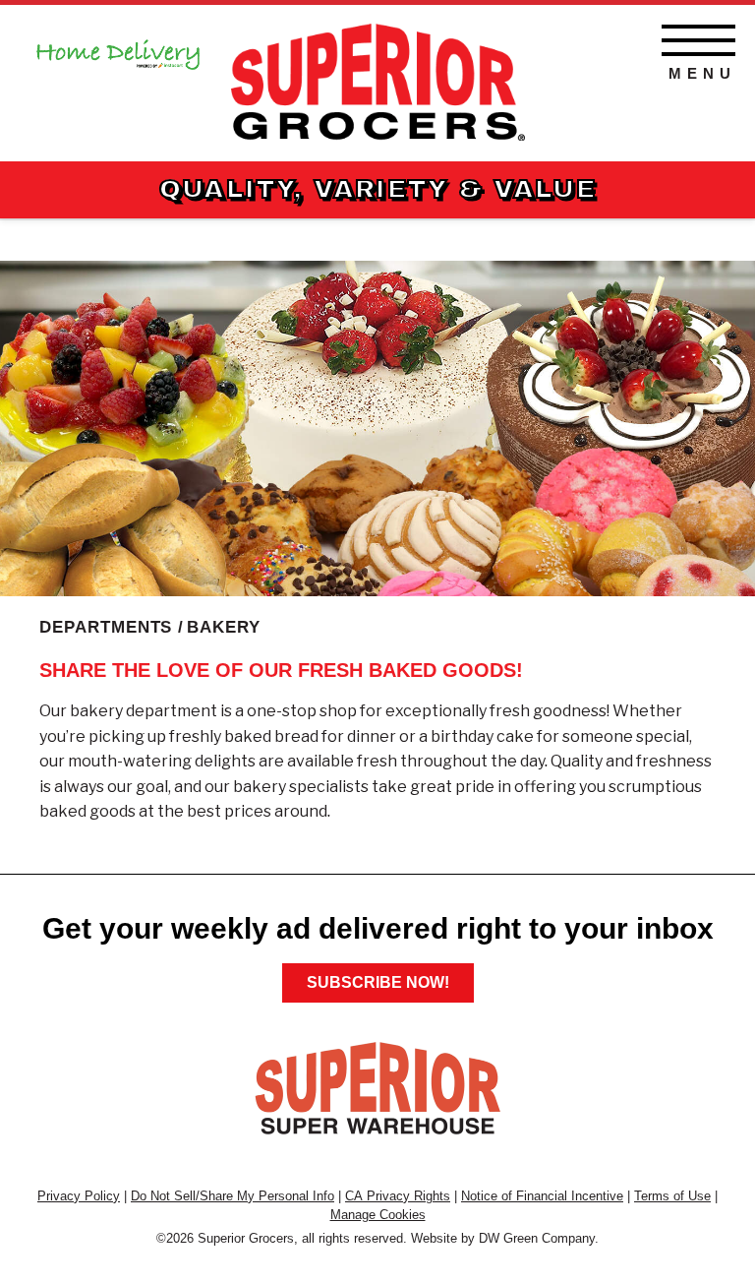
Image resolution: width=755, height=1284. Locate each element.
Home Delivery (118, 48)
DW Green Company (537, 1238)
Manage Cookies (378, 1214)
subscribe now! (378, 982)
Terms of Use (672, 1196)
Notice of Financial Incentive (542, 1196)
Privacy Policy (78, 1196)
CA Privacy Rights (397, 1196)
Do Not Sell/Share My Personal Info (232, 1196)
